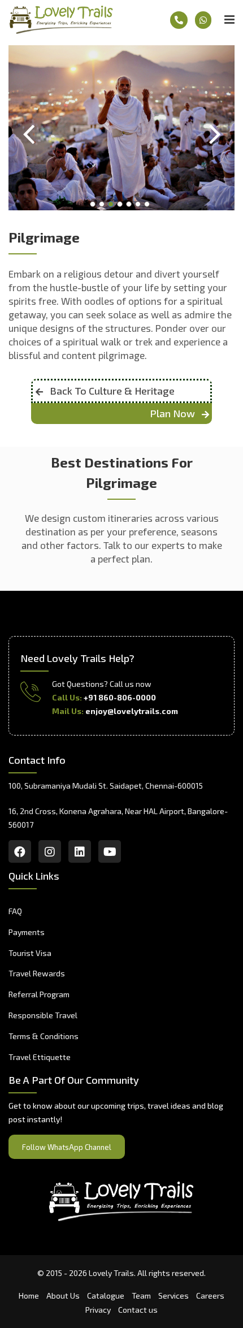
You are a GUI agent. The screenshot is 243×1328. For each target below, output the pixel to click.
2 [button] (103, 205)
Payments (26, 932)
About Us (63, 1295)
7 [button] (148, 205)
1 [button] (94, 205)
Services (173, 1295)
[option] (121, 127)
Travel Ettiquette (39, 1057)
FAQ (15, 911)
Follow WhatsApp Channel (66, 1147)
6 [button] (139, 205)
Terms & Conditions (43, 1036)
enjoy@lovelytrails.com (131, 711)
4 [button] (121, 205)
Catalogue (105, 1295)
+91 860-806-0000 (120, 697)
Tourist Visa (29, 953)
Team (141, 1295)
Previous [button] (28, 127)
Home (29, 1295)
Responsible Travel (42, 1015)
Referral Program (39, 994)
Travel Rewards (36, 973)
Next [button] (214, 127)
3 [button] (112, 205)
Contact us (138, 1309)
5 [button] (130, 205)
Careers (210, 1295)
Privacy (98, 1309)
